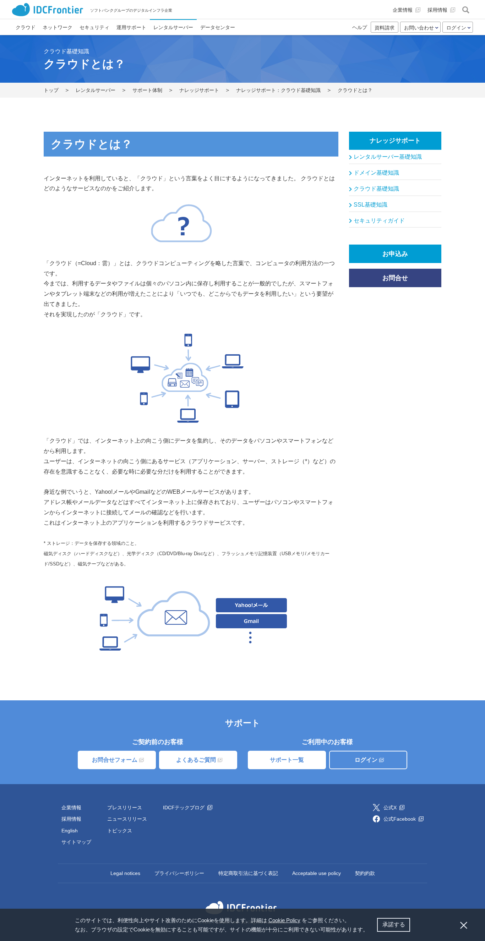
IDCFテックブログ (184, 807)
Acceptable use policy (316, 873)
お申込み (395, 253)
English (69, 830)
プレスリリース (124, 807)
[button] (371, 930)
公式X (390, 807)
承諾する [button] (393, 924)
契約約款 (365, 873)
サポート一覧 (287, 760)
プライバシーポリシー (179, 873)
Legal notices (125, 873)
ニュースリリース (127, 819)
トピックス (119, 830)
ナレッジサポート (395, 140)
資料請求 (384, 28)
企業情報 (71, 807)
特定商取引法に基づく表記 (248, 873)
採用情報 (71, 819)
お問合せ (395, 277)
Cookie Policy (284, 920)
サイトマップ (76, 842)
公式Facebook (400, 819)
